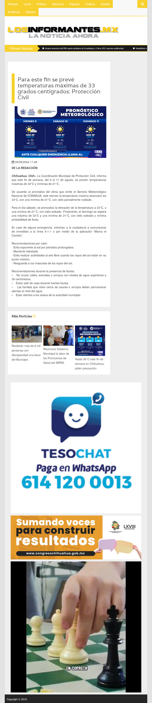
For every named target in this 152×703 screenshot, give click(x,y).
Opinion (31, 12)
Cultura (90, 4)
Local (27, 4)
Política (41, 4)
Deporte (74, 4)
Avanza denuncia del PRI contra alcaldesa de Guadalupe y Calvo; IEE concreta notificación (62, 48)
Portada (13, 4)
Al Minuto (14, 12)
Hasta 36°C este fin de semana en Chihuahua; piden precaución (89, 363)
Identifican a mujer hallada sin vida (129, 48)
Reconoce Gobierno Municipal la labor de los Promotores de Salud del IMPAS (56, 356)
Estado (105, 4)
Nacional (57, 4)
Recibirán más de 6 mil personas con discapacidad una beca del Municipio (26, 352)
